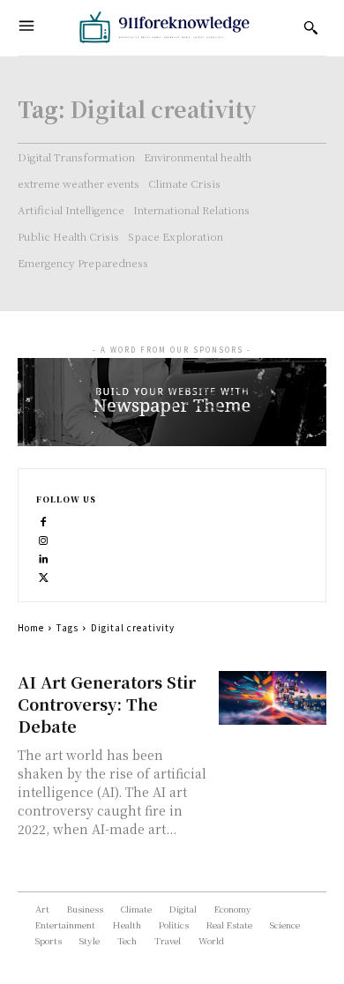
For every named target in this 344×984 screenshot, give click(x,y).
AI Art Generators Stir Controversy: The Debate (107, 703)
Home (31, 627)
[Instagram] (43, 538)
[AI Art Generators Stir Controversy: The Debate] (273, 698)
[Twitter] (43, 575)
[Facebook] (43, 519)
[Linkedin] (43, 556)
